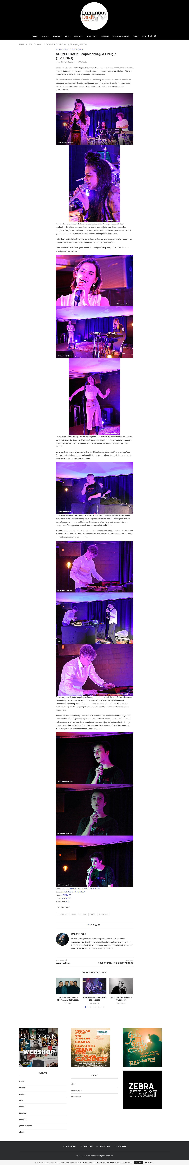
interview (22, 1113)
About (135, 36)
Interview (91, 36)
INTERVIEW (95, 889)
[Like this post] (91, 925)
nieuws (44, 36)
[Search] (155, 36)
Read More (149, 1162)
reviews (22, 1094)
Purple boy (103, 914)
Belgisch (105, 36)
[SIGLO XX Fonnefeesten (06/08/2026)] (121, 986)
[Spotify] (151, 36)
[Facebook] (142, 36)
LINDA (92, 914)
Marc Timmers (69, 62)
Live (67, 36)
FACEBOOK (71, 889)
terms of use (76, 1097)
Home (35, 36)
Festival (77, 36)
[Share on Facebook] (93, 925)
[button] (59, 993)
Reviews (56, 36)
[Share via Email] (99, 925)
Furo (73, 914)
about (21, 1132)
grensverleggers (26, 1126)
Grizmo (83, 914)
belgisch (22, 1119)
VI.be (68, 901)
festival (22, 1107)
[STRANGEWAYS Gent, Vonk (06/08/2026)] (95, 986)
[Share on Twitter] (96, 925)
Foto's (39, 44)
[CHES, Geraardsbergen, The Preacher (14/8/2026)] (68, 986)
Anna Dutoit (62, 914)
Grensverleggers (121, 36)
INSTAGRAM (83, 889)
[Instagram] (148, 36)
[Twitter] (145, 36)
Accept (138, 1162)
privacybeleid (76, 1090)
